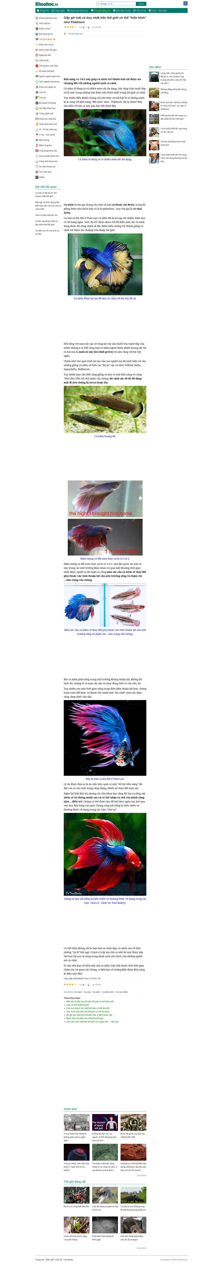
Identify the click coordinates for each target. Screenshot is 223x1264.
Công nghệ (59, 10)
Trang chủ (44, 10)
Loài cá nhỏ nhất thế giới (77, 1005)
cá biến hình (108, 992)
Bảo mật (50, 1260)
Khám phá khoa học (79, 10)
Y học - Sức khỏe (159, 10)
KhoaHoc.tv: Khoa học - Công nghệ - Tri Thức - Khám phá (49, 4)
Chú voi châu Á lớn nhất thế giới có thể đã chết (87, 1008)
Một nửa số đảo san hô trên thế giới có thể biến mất (89, 1001)
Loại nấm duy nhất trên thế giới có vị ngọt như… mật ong (92, 1022)
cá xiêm (96, 992)
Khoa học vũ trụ (123, 10)
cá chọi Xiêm (122, 992)
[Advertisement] (105, 56)
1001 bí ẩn (141, 10)
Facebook (68, 1260)
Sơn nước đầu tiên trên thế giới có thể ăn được (88, 1012)
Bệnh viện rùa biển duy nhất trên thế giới (84, 1018)
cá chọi (87, 992)
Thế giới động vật (102, 10)
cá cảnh (78, 992)
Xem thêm (141, 1175)
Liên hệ (58, 1260)
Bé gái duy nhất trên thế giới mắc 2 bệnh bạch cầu (89, 1015)
